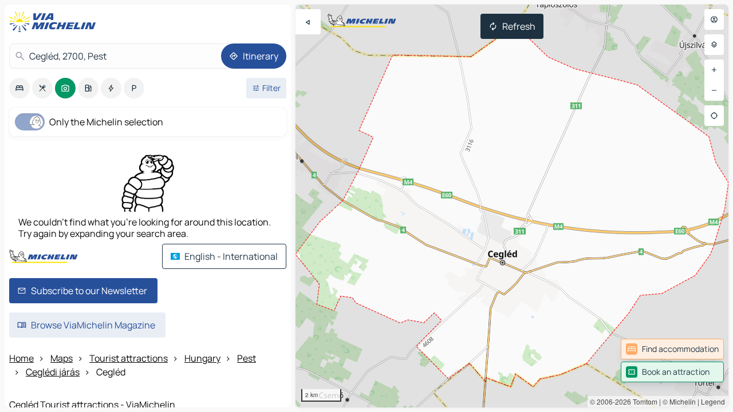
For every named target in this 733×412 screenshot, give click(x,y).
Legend (713, 401)
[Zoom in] (714, 70)
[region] (511, 206)
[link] (672, 349)
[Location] (714, 115)
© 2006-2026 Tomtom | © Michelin (643, 401)
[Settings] (714, 44)
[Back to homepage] (55, 21)
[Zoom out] (714, 90)
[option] (19, 88)
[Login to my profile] (714, 19)
